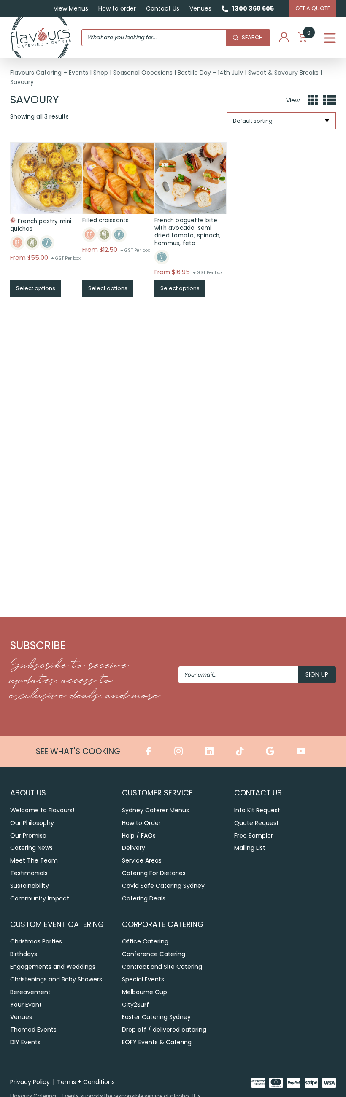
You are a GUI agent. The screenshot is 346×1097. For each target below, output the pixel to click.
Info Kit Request (257, 810)
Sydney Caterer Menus (155, 810)
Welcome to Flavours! (42, 810)
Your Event (26, 1004)
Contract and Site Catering (162, 966)
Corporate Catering (162, 924)
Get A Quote (312, 8)
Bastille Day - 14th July (210, 72)
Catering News (31, 848)
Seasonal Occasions (143, 72)
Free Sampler (253, 835)
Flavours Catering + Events (49, 72)
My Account (284, 37)
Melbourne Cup (144, 992)
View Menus (71, 8)
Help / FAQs (139, 835)
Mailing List (249, 848)
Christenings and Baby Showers (56, 979)
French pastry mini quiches (41, 225)
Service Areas (142, 860)
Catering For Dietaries (154, 873)
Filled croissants (105, 220)
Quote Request (256, 823)
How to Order (141, 823)
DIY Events (25, 1042)
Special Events (143, 979)
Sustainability (29, 885)
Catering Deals (143, 898)
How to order (117, 8)
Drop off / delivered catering (164, 1029)
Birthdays (23, 954)
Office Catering (145, 941)
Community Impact (39, 898)
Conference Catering (153, 954)
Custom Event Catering (57, 924)
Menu (330, 37)
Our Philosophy (32, 823)
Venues (200, 8)
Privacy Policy (30, 1082)
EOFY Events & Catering (157, 1042)
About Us (28, 792)
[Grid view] (312, 100)
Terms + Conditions (86, 1082)
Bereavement (30, 992)
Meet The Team (34, 860)
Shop (100, 72)
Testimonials (29, 873)
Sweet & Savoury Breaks (283, 72)
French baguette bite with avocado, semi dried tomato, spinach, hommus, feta (187, 231)
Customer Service (157, 792)
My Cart (309, 34)
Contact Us (162, 8)
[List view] (329, 100)
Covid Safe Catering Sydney (163, 885)
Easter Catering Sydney (156, 1017)
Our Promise (28, 835)
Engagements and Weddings (52, 966)
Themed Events (33, 1029)
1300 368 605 (253, 8)
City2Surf (135, 1004)
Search (252, 37)
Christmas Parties (36, 941)
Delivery (133, 848)
